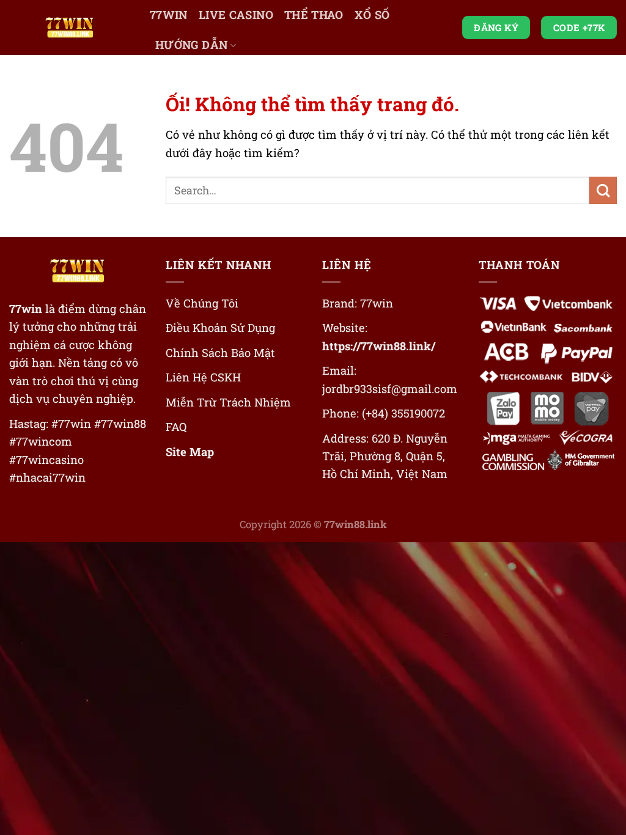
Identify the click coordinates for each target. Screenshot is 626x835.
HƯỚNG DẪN (191, 44)
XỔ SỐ (372, 14)
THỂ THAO (314, 14)
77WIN (169, 14)
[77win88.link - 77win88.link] (70, 28)
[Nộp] (603, 190)
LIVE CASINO (236, 14)
